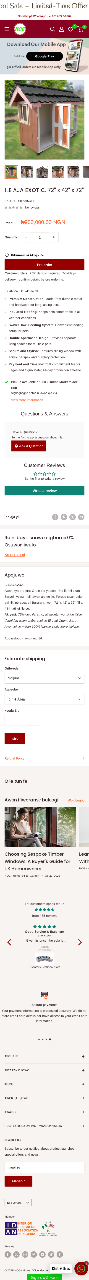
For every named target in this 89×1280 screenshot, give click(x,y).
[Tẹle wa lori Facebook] (8, 1254)
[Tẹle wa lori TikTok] (51, 1254)
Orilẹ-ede (11, 668)
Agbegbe (11, 689)
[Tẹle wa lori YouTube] (42, 1254)
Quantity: (11, 237)
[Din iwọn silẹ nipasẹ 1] (26, 237)
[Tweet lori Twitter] (72, 517)
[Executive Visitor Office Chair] (44, 959)
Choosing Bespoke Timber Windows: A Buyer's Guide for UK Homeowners (37, 861)
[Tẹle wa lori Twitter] (16, 1254)
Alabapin (18, 1181)
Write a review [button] (45, 491)
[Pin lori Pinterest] (64, 517)
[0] (81, 29)
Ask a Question (31, 446)
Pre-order (44, 265)
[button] (10, 942)
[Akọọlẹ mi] (61, 29)
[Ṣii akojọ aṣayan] (7, 29)
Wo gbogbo (76, 800)
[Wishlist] (71, 29)
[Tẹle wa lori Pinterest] (34, 1254)
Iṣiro (14, 738)
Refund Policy (14, 758)
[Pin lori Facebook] (55, 517)
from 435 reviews (44, 915)
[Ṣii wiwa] (52, 29)
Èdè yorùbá (14, 1202)
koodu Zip (12, 710)
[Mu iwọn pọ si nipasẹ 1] (53, 237)
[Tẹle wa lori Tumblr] (60, 1254)
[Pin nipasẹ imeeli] (81, 517)
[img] (44, 910)
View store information (27, 400)
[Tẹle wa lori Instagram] (25, 1254)
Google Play (44, 56)
